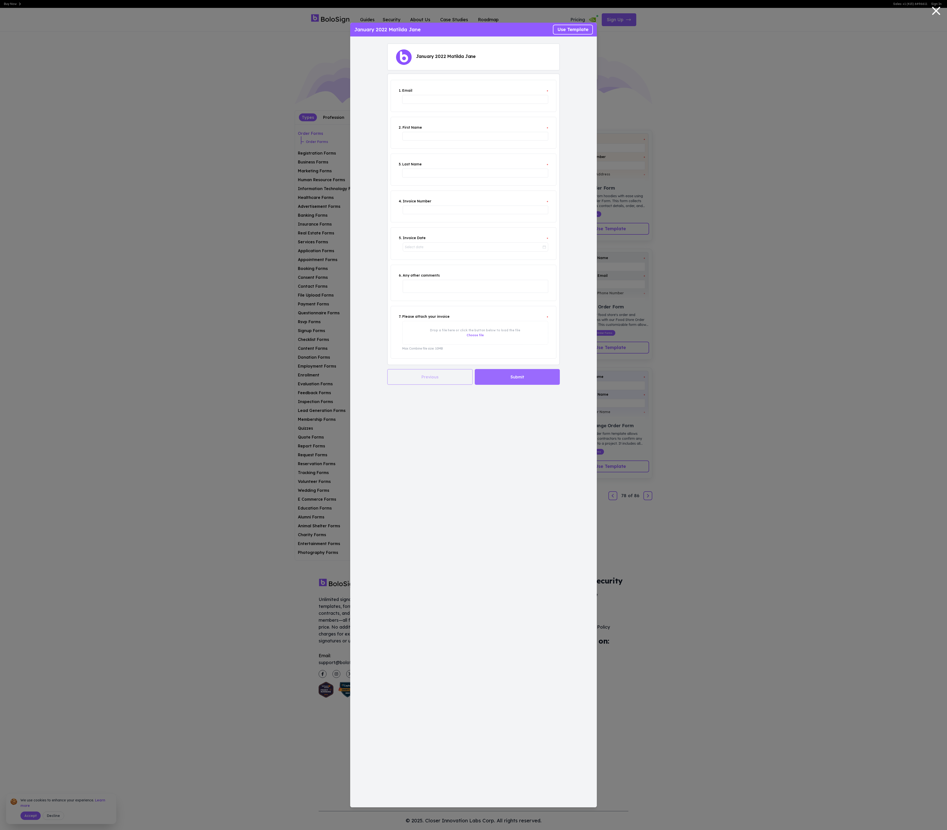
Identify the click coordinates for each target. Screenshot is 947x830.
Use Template (572, 29)
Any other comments (421, 275)
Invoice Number (417, 201)
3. (400, 164)
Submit (517, 376)
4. (400, 201)
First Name (412, 127)
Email (407, 90)
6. (400, 275)
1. (400, 90)
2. (400, 127)
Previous (429, 376)
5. (400, 238)
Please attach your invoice (426, 316)
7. (400, 316)
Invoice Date (414, 238)
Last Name (412, 164)
